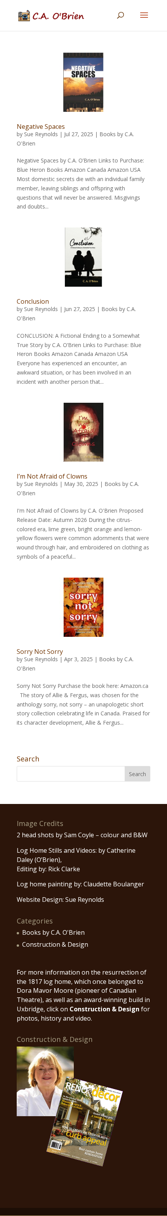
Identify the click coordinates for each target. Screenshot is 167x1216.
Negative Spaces (41, 126)
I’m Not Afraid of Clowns (52, 476)
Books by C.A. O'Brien (53, 932)
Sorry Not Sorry (40, 651)
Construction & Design (55, 944)
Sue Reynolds (41, 134)
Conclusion (33, 301)
